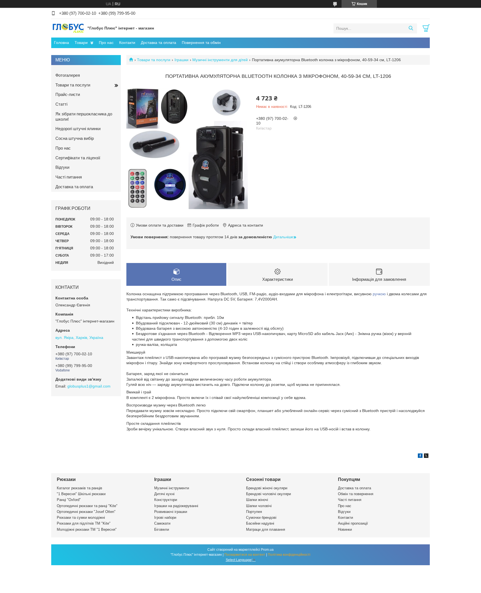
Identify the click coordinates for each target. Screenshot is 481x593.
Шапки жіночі (257, 500)
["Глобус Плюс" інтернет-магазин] (68, 28)
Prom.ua (267, 550)
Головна (61, 42)
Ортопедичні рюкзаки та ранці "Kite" (87, 506)
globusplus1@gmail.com (89, 386)
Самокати (162, 523)
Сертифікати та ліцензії (77, 157)
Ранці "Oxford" (69, 500)
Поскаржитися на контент (244, 555)
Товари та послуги (153, 60)
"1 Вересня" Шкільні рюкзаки (81, 494)
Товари (81, 42)
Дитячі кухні (164, 494)
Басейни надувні (260, 523)
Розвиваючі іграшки (170, 512)
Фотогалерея (67, 75)
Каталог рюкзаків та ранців (79, 488)
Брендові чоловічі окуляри (268, 494)
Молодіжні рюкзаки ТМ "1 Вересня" (87, 529)
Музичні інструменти (171, 488)
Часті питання (68, 177)
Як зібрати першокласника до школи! (83, 116)
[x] (426, 456)
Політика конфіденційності (289, 555)
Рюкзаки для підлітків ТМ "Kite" (84, 523)
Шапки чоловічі (259, 506)
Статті (61, 104)
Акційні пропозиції (353, 523)
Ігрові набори (165, 517)
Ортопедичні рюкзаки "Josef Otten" (86, 512)
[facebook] (420, 456)
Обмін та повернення (355, 494)
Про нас (106, 42)
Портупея (254, 512)
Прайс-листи (67, 94)
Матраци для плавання (265, 529)
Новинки (345, 529)
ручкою (379, 294)
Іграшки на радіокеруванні (176, 506)
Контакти (127, 42)
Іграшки (181, 60)
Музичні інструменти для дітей (220, 60)
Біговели (161, 529)
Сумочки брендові (261, 517)
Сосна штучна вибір (74, 138)
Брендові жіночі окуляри (266, 488)
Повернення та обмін (201, 42)
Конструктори (165, 500)
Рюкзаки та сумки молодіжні (81, 517)
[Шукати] (410, 28)
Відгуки (62, 167)
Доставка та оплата (158, 42)
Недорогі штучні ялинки (77, 128)
